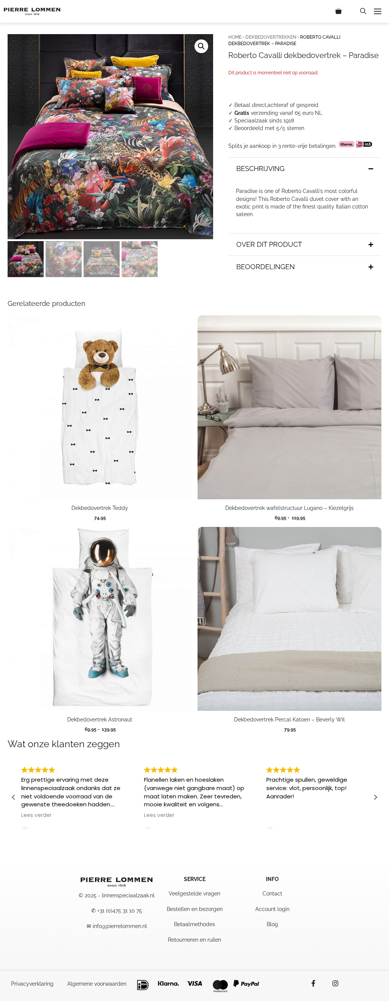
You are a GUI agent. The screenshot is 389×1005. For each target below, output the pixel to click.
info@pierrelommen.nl (120, 926)
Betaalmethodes (194, 924)
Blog (272, 924)
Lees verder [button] (36, 815)
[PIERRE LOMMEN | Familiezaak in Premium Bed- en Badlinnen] (32, 11)
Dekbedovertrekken (270, 37)
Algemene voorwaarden (97, 984)
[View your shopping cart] (344, 11)
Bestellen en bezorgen (195, 909)
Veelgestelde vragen (194, 894)
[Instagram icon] (331, 983)
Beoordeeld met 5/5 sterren (269, 128)
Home (235, 37)
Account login (272, 909)
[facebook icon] (317, 983)
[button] (363, 11)
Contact (272, 894)
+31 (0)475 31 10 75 (119, 911)
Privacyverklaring (32, 984)
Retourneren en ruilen (194, 940)
